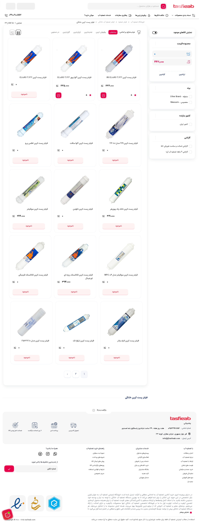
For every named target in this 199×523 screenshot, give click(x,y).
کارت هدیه (145, 473)
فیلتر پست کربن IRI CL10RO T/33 (121, 77)
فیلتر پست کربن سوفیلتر (37, 209)
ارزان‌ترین (77, 32)
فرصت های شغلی (187, 465)
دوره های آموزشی (187, 477)
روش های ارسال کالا (98, 461)
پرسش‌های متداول (143, 453)
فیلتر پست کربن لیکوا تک (83, 340)
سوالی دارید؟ (89, 15)
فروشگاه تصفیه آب (137, 22)
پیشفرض (113, 32)
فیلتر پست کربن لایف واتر (128, 340)
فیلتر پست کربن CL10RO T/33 (32, 77)
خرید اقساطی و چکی (142, 465)
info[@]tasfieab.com (171, 438)
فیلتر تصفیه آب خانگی (106, 22)
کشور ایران (184, 124)
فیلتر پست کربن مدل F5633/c (35, 340)
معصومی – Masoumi (179, 102)
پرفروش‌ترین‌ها (140, 15)
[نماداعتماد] (17, 503)
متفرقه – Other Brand (179, 96)
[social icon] (55, 455)
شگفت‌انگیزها (159, 15)
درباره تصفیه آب (188, 457)
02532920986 (174, 428)
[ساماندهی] (36, 503)
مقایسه (130, 86)
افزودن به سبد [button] (103, 95)
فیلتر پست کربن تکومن (83, 209)
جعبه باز (190, 481)
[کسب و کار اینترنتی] (54, 503)
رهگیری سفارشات (121, 15)
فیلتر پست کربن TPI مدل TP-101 (123, 143)
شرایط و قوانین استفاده (96, 469)
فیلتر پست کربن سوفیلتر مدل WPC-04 (121, 275)
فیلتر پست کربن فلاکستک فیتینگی (33, 275)
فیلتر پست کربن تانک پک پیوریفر (124, 209)
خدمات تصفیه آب (104, 15)
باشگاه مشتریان (144, 469)
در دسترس (55, 32)
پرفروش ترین (101, 32)
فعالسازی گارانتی (143, 457)
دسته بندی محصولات (183, 15)
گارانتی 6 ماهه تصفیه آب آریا (177, 151)
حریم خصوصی (99, 473)
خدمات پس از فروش (142, 461)
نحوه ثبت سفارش (98, 453)
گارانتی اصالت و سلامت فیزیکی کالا (174, 146)
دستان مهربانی (144, 477)
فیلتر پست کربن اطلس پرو (36, 143)
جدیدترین (88, 32)
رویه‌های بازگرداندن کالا (97, 465)
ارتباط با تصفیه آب (187, 461)
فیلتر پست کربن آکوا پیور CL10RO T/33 (74, 77)
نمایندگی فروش (188, 473)
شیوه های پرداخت (98, 457)
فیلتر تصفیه (122, 22)
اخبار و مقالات (188, 453)
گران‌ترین (66, 32)
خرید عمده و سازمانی (186, 469)
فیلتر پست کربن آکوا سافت (81, 143)
